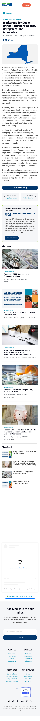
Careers (12, 658)
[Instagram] (27, 701)
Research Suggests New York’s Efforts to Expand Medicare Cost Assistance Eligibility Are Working (20, 432)
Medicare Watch (9, 271)
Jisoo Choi (9, 318)
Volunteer (28, 681)
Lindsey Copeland (11, 279)
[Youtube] (22, 701)
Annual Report (12, 661)
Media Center (28, 661)
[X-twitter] (31, 701)
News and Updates (12, 681)
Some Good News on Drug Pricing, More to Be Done (18, 391)
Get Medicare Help (12, 676)
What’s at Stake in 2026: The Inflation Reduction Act (19, 314)
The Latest (8, 13)
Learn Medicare (12, 674)
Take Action (28, 679)
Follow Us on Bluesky (26, 596)
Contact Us (28, 654)
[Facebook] (13, 701)
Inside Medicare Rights (12, 19)
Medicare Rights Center (11, 589)
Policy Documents (12, 679)
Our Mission (12, 654)
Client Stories (12, 656)
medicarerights (25, 589)
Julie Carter (9, 357)
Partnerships (28, 656)
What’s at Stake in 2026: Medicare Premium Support (24, 452)
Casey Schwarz (10, 395)
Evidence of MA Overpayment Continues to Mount (16, 275)
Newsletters (28, 658)
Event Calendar (28, 676)
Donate (28, 674)
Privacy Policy (13, 708)
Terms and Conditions (25, 708)
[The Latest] (4, 13)
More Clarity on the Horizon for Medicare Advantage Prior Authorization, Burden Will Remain (18, 352)
